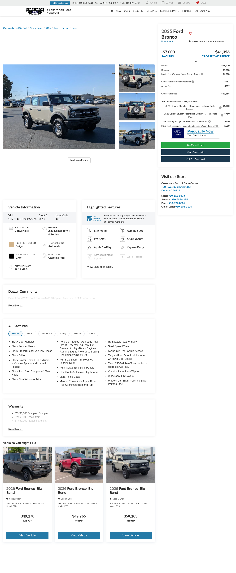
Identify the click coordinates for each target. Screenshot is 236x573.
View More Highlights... (100, 266)
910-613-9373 (176, 195)
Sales (75, 3)
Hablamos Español (60, 3)
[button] (59, 106)
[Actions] (227, 34)
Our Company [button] (202, 11)
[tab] (15, 333)
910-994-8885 (177, 202)
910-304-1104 (183, 206)
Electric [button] (138, 11)
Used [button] (127, 11)
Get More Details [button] (195, 145)
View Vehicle (27, 535)
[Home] (111, 11)
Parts (122, 3)
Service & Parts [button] (169, 11)
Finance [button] (187, 11)
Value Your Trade (195, 152)
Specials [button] (152, 11)
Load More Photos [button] (79, 160)
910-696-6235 (179, 199)
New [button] (118, 11)
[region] (195, 95)
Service (99, 3)
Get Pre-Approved (195, 159)
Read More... (15, 305)
